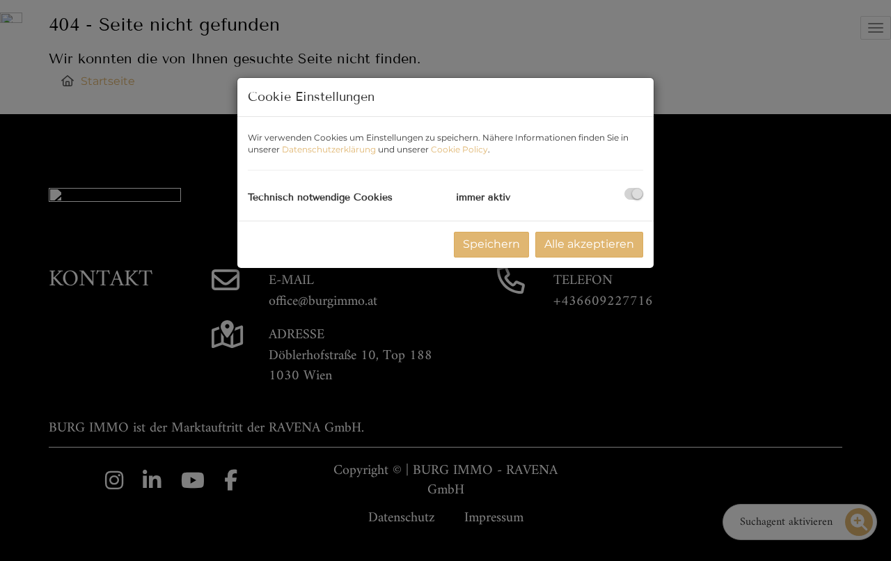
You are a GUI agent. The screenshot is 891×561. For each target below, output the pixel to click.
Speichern (491, 244)
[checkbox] (633, 194)
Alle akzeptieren (589, 244)
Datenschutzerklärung (329, 149)
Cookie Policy (459, 149)
